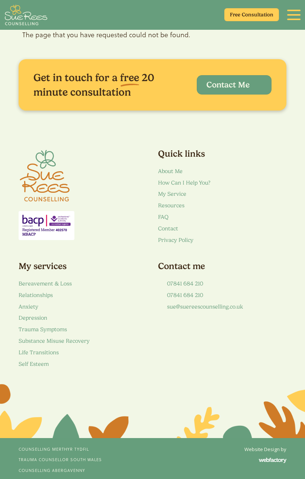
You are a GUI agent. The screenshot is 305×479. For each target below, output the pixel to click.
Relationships (36, 295)
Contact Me (229, 84)
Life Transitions (39, 352)
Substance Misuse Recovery (54, 341)
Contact (168, 228)
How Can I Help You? (184, 182)
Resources (171, 205)
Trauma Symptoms (43, 329)
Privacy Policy (175, 240)
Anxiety (28, 306)
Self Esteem (34, 364)
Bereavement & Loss (45, 283)
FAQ (163, 217)
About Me (170, 171)
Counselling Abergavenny (52, 470)
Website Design (262, 449)
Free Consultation (251, 14)
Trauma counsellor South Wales (60, 460)
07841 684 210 (185, 283)
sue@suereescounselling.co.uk (205, 306)
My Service (172, 194)
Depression (33, 317)
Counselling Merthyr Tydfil (54, 449)
